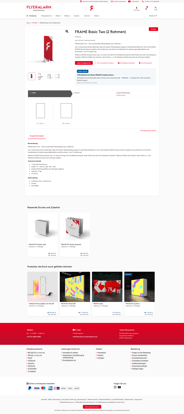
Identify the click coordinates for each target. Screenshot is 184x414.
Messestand (101, 352)
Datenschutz (129, 399)
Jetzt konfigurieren (84, 63)
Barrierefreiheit (104, 399)
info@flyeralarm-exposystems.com (85, 337)
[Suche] (156, 7)
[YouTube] (120, 388)
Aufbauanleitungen (139, 363)
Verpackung (56, 399)
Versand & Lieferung (69, 399)
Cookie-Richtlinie (117, 399)
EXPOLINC (31, 366)
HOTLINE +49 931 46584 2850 (152, 1)
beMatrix (31, 363)
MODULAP (31, 361)
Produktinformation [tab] (37, 136)
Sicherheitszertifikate (139, 366)
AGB (49, 399)
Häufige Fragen (137, 369)
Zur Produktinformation (105, 63)
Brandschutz (82, 399)
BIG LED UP (36, 352)
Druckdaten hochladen (140, 361)
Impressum (138, 399)
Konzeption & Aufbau (70, 352)
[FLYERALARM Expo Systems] (39, 8)
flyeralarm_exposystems (120, 1)
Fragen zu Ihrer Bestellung (141, 352)
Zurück (153, 29)
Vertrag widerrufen (92, 407)
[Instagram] (115, 388)
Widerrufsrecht (93, 399)
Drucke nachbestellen (139, 355)
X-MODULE (32, 371)
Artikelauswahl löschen (149, 130)
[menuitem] (156, 7)
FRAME (34, 23)
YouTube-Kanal (135, 1)
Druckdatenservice (69, 360)
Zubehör (100, 355)
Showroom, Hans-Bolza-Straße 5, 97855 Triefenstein (95, 1)
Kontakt (44, 399)
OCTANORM (32, 369)
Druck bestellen (146, 63)
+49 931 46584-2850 (33, 337)
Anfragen (100, 358)
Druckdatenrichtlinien (127, 63)
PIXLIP (30, 358)
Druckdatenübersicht (139, 358)
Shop (28, 23)
